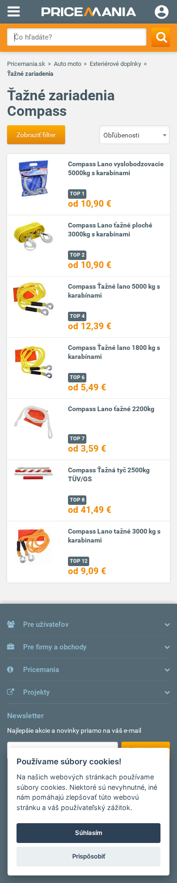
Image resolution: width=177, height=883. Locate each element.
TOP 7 (77, 439)
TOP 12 (78, 561)
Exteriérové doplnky (115, 63)
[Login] (161, 13)
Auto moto (67, 63)
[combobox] (134, 134)
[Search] (161, 37)
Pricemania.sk (26, 63)
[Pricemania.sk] (88, 12)
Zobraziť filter (36, 134)
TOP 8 (77, 500)
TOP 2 (77, 255)
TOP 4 (77, 316)
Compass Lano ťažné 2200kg (111, 409)
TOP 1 (77, 194)
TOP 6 (77, 377)
